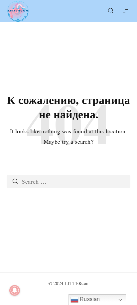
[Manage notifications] (14, 290)
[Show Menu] (125, 11)
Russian (89, 299)
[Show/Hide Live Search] (110, 11)
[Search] (15, 181)
